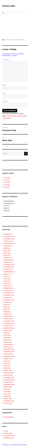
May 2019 (7, 365)
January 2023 (8, 262)
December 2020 (9, 321)
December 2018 (9, 377)
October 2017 (8, 403)
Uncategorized (9, 417)
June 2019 (7, 363)
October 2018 (8, 382)
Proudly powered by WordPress (18, 444)
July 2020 (7, 333)
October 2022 (8, 269)
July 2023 (7, 248)
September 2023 (9, 243)
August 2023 (8, 246)
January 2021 (8, 318)
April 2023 (7, 255)
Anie (5, 206)
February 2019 (8, 373)
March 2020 (8, 342)
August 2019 (8, 358)
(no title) (7, 178)
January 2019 (8, 375)
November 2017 (9, 401)
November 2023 (9, 239)
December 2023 (9, 236)
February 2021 (8, 316)
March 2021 (8, 314)
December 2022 (9, 264)
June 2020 (7, 335)
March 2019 (8, 370)
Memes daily (8, 6)
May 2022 (7, 281)
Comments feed (9, 435)
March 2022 (8, 286)
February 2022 (9, 288)
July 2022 (7, 276)
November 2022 (9, 267)
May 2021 (7, 309)
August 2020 (8, 330)
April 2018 (7, 396)
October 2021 (8, 297)
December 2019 (9, 349)
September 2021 (9, 300)
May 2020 (7, 337)
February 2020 (9, 344)
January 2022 (8, 290)
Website (5, 101)
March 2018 (8, 398)
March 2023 (8, 257)
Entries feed (8, 433)
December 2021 (9, 293)
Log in (6, 431)
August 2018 (8, 387)
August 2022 (8, 274)
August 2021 (8, 302)
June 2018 (7, 391)
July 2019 (7, 361)
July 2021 (7, 304)
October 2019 (8, 354)
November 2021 (9, 295)
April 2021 (7, 311)
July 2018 (7, 389)
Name (4, 85)
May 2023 (7, 253)
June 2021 (7, 307)
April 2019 (7, 368)
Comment (6, 59)
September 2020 (9, 328)
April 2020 (7, 340)
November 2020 (9, 323)
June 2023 (7, 250)
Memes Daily (8, 39)
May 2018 (7, 394)
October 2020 (8, 326)
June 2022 (7, 279)
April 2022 (7, 283)
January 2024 (8, 234)
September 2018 (9, 384)
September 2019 (9, 356)
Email (4, 93)
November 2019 (9, 351)
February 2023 (9, 260)
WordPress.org (9, 438)
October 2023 (8, 241)
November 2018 (9, 380)
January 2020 (8, 347)
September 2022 (9, 271)
